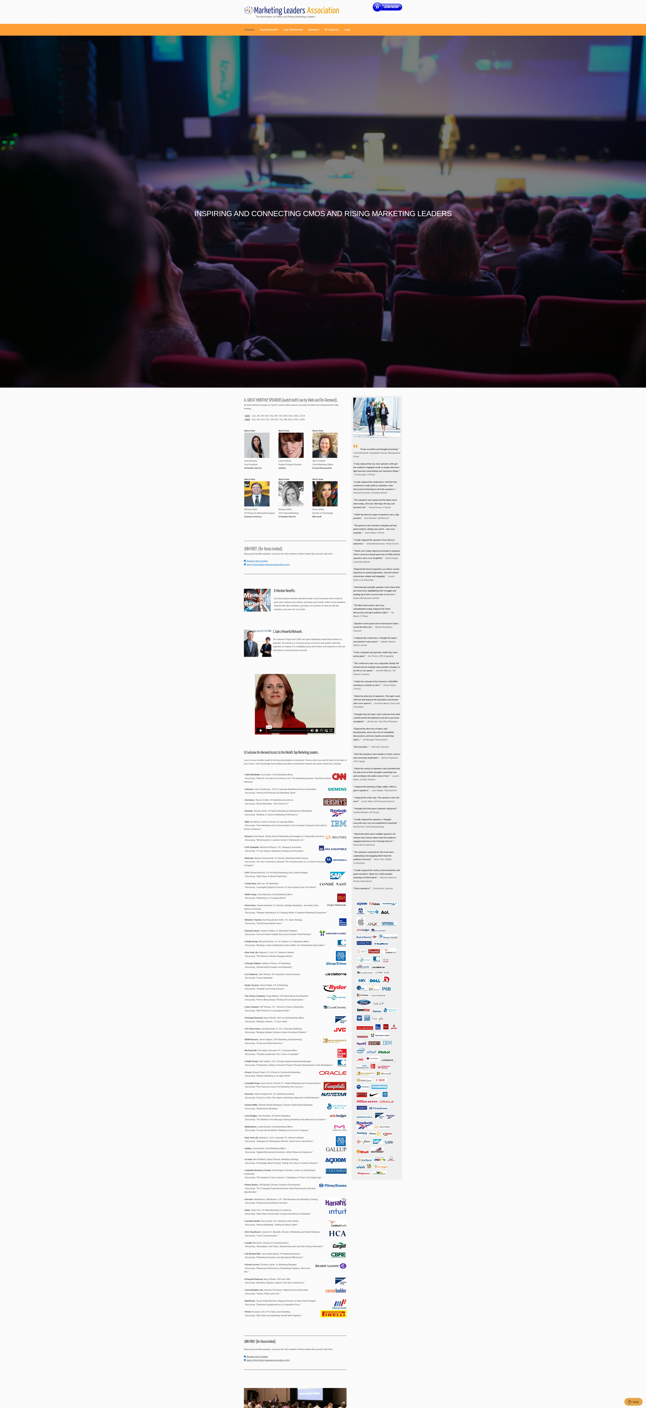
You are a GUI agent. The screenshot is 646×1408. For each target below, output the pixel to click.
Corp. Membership (293, 29)
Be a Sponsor (332, 29)
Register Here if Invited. (257, 561)
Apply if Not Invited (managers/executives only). (268, 564)
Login (347, 29)
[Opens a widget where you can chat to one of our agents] (633, 1402)
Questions (314, 29)
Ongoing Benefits (269, 29)
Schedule (249, 29)
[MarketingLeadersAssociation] (296, 10)
